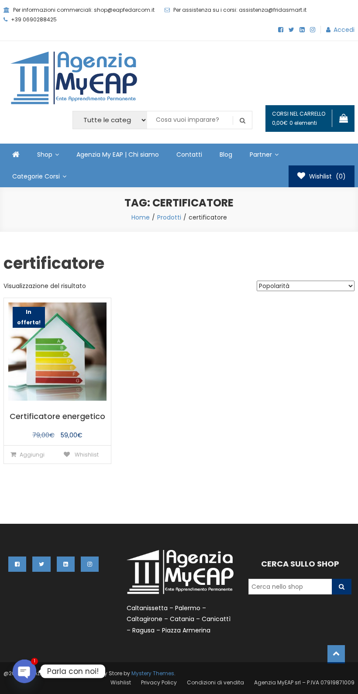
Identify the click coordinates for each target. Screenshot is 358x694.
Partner (261, 154)
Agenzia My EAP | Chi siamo (117, 154)
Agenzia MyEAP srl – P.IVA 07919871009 (304, 682)
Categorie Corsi (36, 176)
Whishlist (86, 454)
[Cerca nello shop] (341, 586)
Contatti (189, 154)
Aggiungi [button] (32, 454)
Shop (44, 154)
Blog (226, 154)
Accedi (344, 30)
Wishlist (120, 682)
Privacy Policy (159, 682)
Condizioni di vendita (215, 682)
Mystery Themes (152, 673)
